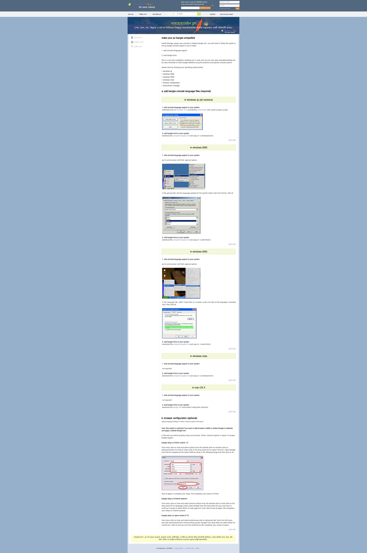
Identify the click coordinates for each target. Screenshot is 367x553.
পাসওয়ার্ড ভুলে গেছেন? (225, 8)
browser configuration (171, 83)
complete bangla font (181, 136)
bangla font (177, 407)
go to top (232, 140)
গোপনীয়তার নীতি (189, 548)
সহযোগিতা (212, 14)
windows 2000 (168, 74)
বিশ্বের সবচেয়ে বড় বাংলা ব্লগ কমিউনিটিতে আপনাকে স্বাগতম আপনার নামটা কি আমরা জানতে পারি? (194, 3)
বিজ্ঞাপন (197, 548)
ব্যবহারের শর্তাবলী (178, 548)
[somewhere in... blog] (142, 6)
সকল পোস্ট (138, 38)
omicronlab (202, 110)
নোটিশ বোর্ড (138, 47)
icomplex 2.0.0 (182, 110)
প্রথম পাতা (130, 14)
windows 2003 (168, 77)
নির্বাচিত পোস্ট (143, 14)
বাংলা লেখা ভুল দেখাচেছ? (226, 14)
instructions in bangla (171, 86)
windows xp (167, 71)
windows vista (168, 80)
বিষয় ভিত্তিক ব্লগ (157, 14)
